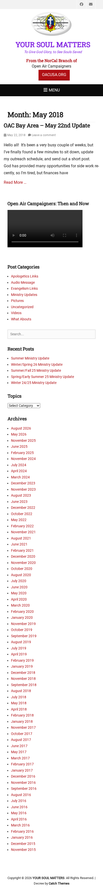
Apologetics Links (24, 276)
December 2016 (23, 776)
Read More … (15, 182)
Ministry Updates (24, 295)
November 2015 (23, 850)
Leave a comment (44, 135)
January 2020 (22, 618)
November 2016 (23, 783)
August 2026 (21, 428)
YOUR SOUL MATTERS (53, 44)
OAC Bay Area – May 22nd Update (47, 125)
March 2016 (20, 825)
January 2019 (22, 666)
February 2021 (22, 550)
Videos (16, 313)
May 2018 (18, 703)
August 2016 (21, 795)
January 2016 (22, 837)
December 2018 (23, 673)
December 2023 (23, 483)
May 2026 (18, 434)
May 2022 (18, 520)
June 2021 (19, 544)
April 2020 (19, 599)
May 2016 (18, 813)
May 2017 (18, 752)
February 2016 (22, 831)
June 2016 (19, 807)
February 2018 (22, 715)
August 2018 (21, 691)
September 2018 (23, 685)
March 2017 (20, 758)
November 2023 (23, 489)
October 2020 (21, 569)
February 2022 (22, 526)
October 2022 (21, 514)
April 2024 (19, 471)
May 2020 (18, 593)
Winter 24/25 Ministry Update (33, 383)
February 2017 (22, 764)
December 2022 (23, 508)
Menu (54, 90)
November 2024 (23, 459)
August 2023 (21, 495)
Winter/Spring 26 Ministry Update (36, 364)
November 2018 (23, 679)
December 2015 (23, 844)
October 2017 (21, 734)
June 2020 (19, 587)
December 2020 (23, 556)
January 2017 (22, 770)
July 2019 (18, 648)
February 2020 (22, 612)
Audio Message (23, 282)
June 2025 (19, 446)
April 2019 (19, 654)
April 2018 (19, 709)
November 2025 (23, 441)
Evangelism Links (24, 288)
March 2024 (20, 477)
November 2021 (23, 532)
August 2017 (21, 740)
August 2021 (21, 538)
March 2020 (20, 605)
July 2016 (18, 801)
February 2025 (22, 453)
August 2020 (21, 575)
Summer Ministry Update (30, 358)
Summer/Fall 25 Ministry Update (36, 370)
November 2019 (23, 624)
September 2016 (23, 789)
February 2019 (22, 660)
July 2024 (18, 465)
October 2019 (21, 630)
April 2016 (19, 819)
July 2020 (18, 581)
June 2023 (19, 502)
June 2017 (19, 746)
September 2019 (23, 636)
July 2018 (18, 697)
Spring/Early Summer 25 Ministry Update (42, 377)
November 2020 (23, 563)
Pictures (17, 301)
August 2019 (21, 642)
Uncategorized (22, 307)
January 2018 (22, 721)
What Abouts (21, 319)
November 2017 (23, 727)
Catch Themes (59, 883)
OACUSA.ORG (54, 74)
